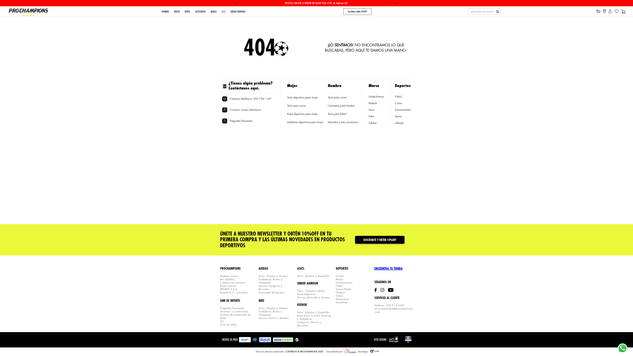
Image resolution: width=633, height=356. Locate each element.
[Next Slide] (396, 3)
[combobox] (484, 11)
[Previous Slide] (237, 3)
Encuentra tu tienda (388, 268)
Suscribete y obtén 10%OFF (357, 11)
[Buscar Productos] (497, 11)
